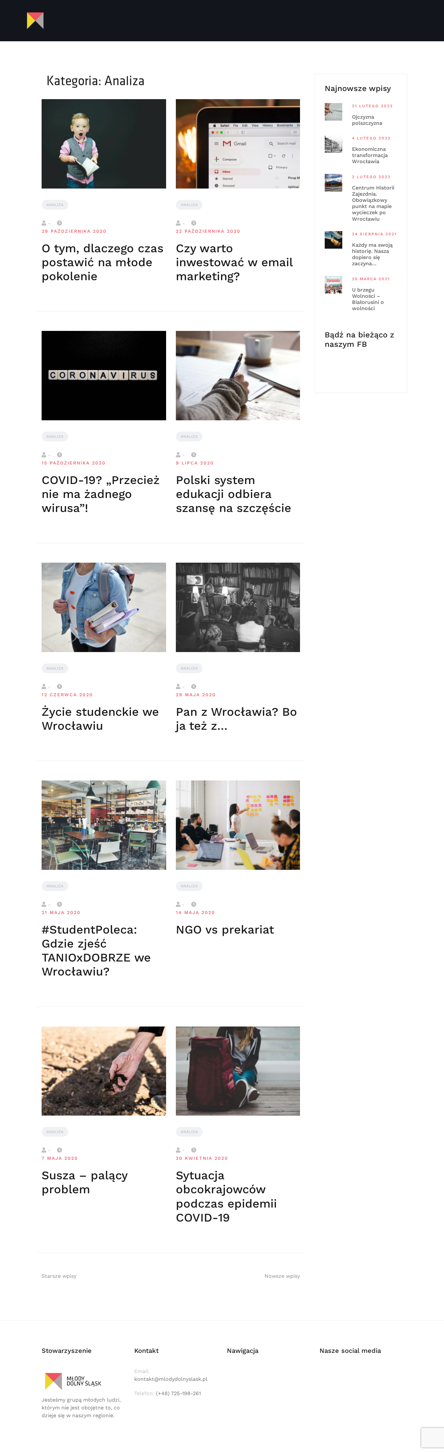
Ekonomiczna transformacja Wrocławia (370, 155)
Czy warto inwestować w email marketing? (234, 262)
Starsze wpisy (59, 1276)
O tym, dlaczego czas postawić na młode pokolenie (102, 262)
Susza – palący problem (84, 1182)
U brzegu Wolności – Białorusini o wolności (368, 299)
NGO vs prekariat (225, 929)
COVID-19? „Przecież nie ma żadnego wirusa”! (101, 494)
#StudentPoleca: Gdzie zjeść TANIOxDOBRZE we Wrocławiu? (96, 951)
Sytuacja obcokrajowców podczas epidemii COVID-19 (226, 1196)
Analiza (54, 205)
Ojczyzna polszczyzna (367, 120)
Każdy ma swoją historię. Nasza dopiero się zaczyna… (372, 254)
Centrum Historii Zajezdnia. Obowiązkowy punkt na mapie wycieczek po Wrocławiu (373, 203)
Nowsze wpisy (282, 1276)
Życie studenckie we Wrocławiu (100, 719)
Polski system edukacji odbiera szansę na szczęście (233, 494)
